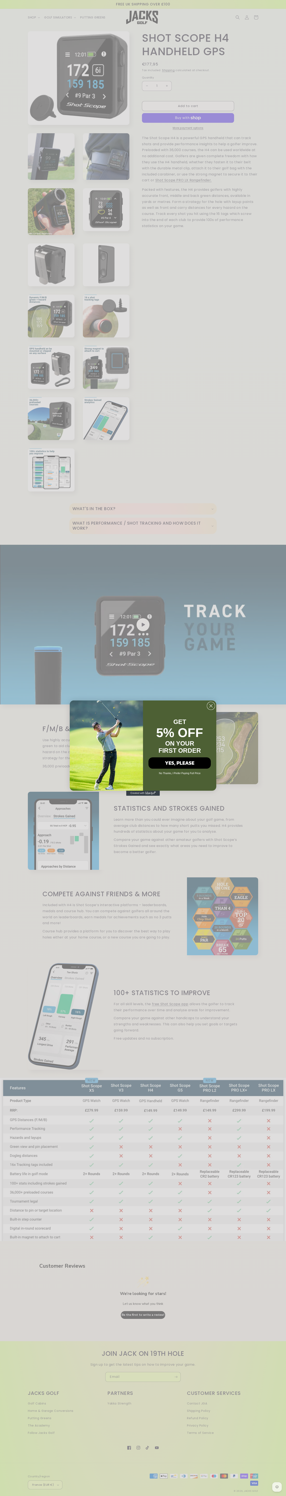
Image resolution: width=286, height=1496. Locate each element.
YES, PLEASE (179, 763)
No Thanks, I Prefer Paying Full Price (180, 773)
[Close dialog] (211, 705)
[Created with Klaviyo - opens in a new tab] (143, 793)
